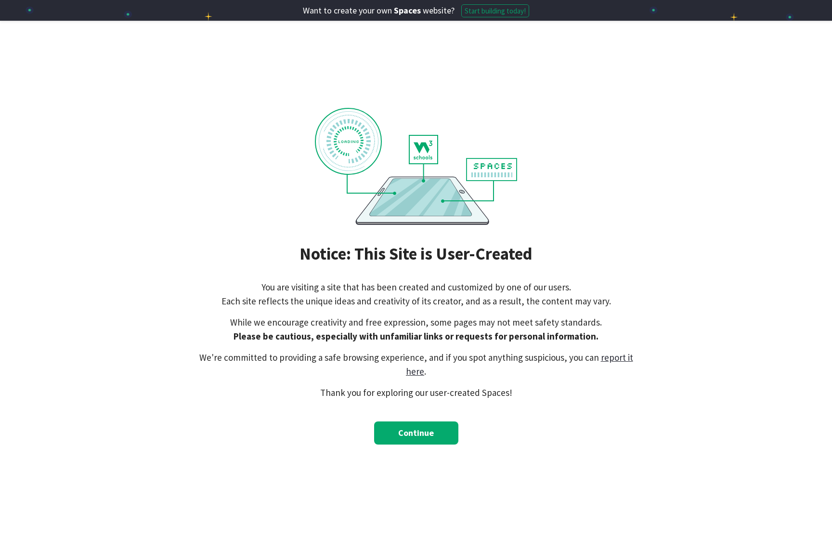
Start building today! (495, 10)
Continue (416, 432)
